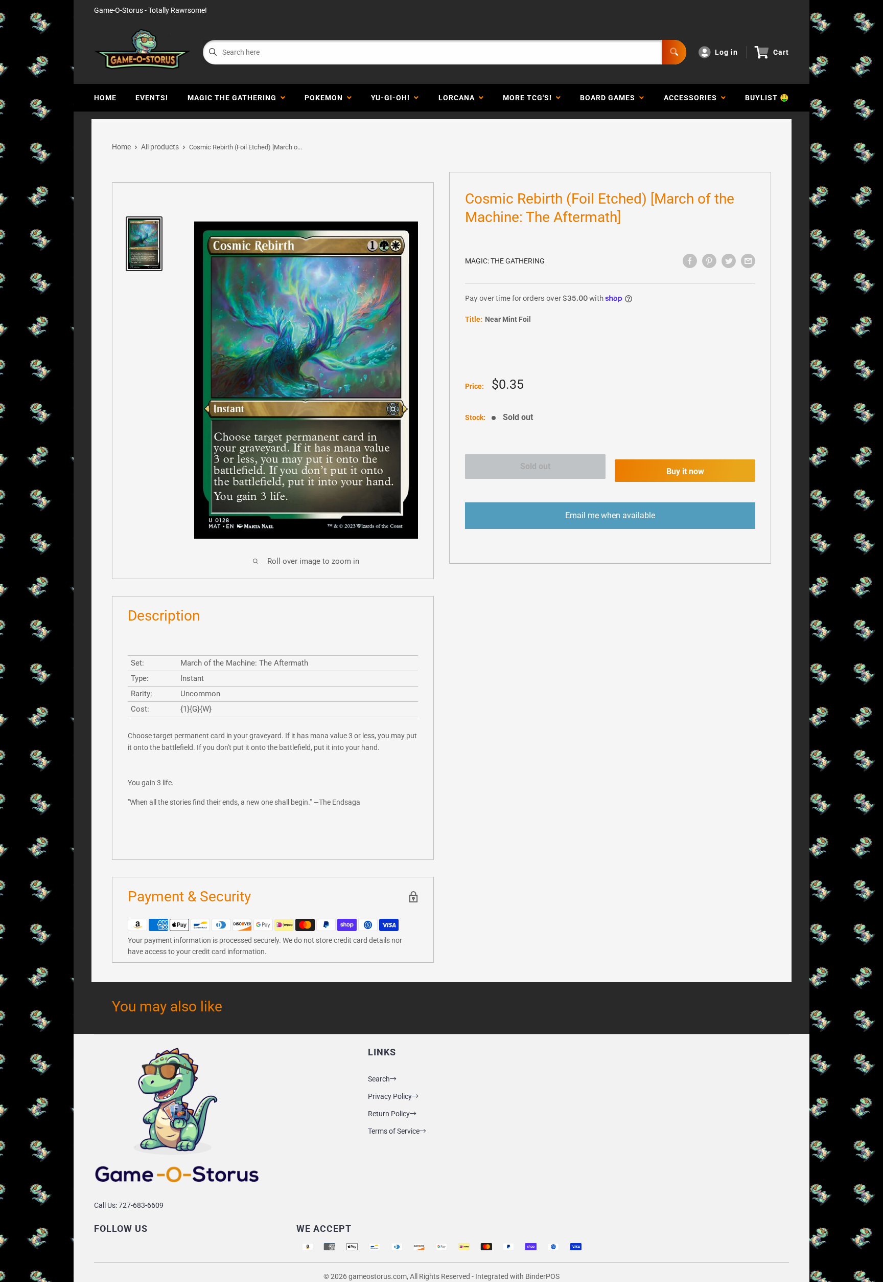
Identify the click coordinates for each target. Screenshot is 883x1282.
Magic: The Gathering (505, 261)
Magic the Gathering (234, 98)
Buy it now (685, 471)
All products (160, 147)
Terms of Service (394, 1131)
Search (379, 1079)
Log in (726, 52)
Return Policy (389, 1114)
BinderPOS (542, 1276)
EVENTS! (151, 98)
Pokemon (326, 98)
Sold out (535, 466)
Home (105, 98)
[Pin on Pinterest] (709, 261)
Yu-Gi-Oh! (392, 98)
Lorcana (458, 98)
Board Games (609, 98)
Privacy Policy (390, 1096)
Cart (781, 52)
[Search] (674, 52)
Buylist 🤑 (767, 98)
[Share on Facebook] (690, 261)
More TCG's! (529, 98)
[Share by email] (748, 261)
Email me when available (610, 515)
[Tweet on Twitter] (729, 261)
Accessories (692, 98)
